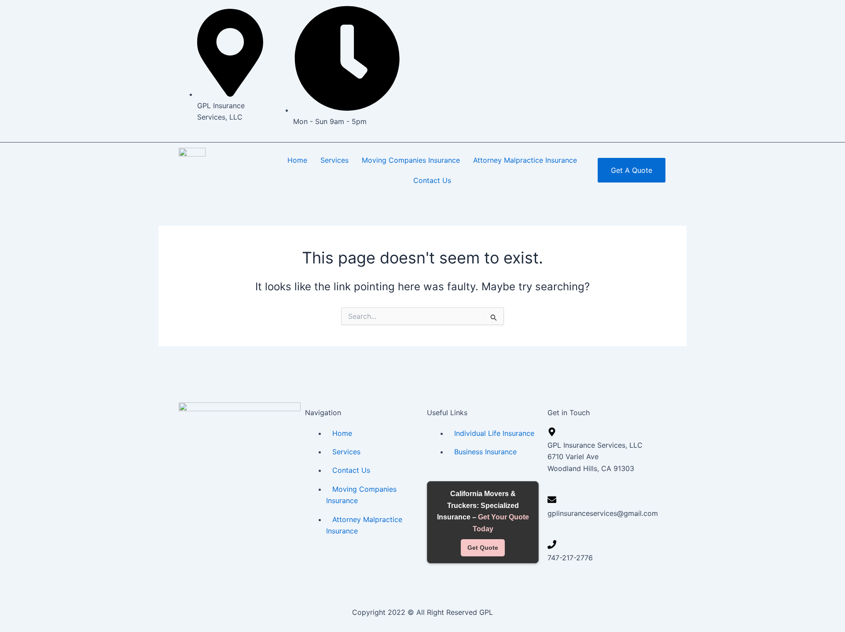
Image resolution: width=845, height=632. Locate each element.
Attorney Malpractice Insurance (525, 160)
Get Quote (482, 547)
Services (334, 160)
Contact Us (432, 180)
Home (297, 160)
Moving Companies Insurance (411, 160)
